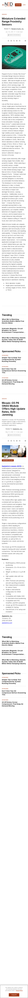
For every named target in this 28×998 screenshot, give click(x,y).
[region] (14, 991)
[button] (3, 5)
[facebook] (8, 40)
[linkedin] (11, 40)
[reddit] (17, 40)
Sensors (4, 14)
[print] (25, 40)
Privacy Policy (19, 990)
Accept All (14, 994)
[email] (19, 40)
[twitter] (14, 40)
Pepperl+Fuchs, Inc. (17, 29)
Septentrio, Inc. (17, 429)
